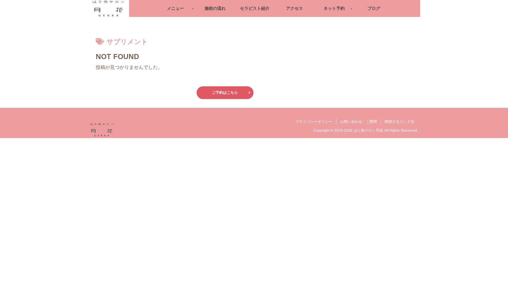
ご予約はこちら (225, 92)
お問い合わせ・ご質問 (358, 121)
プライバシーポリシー (313, 121)
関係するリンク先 (399, 121)
